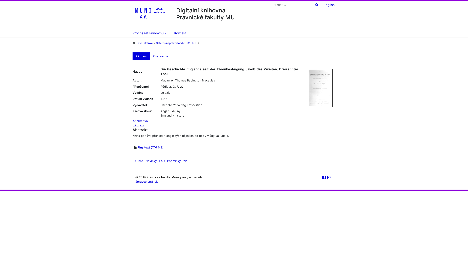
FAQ (162, 161)
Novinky (151, 161)
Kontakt (180, 33)
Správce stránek (146, 181)
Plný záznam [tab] (161, 56)
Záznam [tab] (141, 56)
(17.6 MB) (150, 147)
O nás (139, 161)
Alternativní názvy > (140, 123)
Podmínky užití (177, 161)
